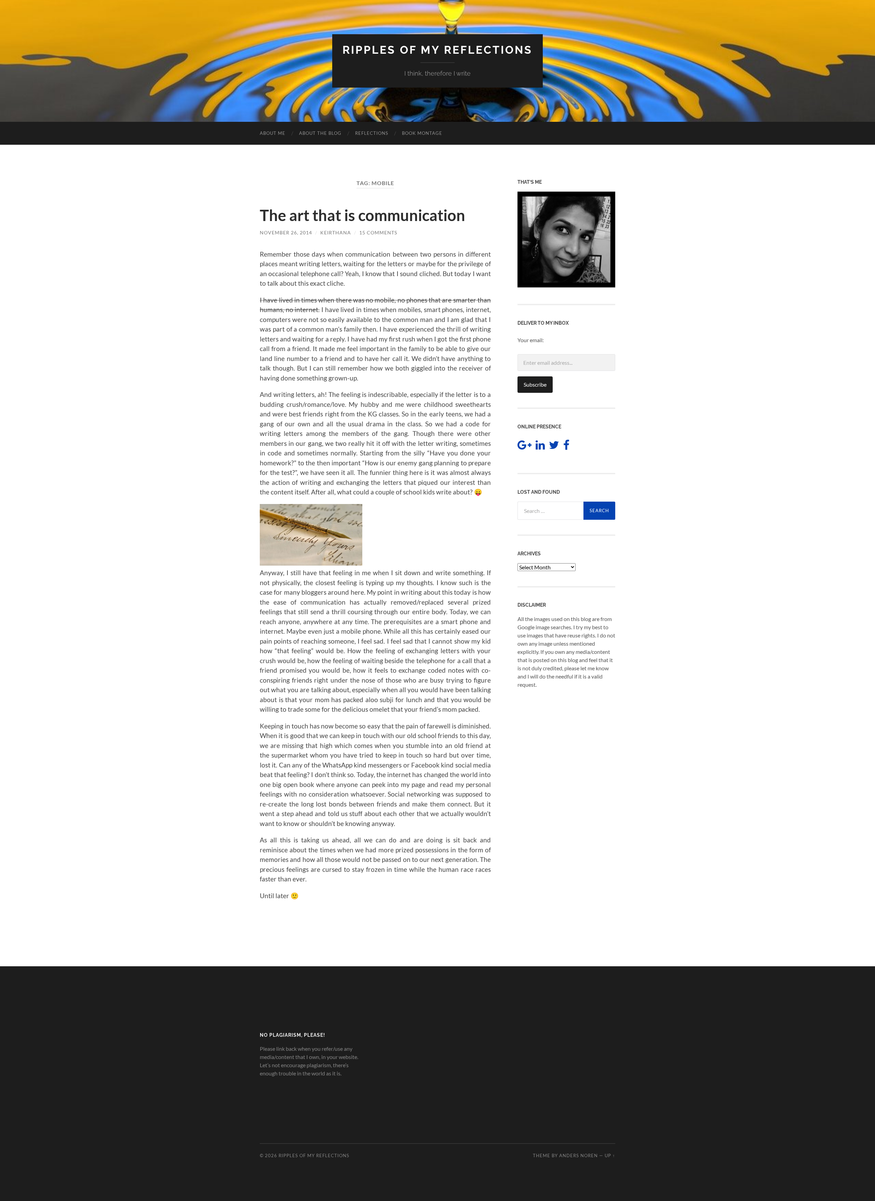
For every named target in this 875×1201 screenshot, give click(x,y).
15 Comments (378, 232)
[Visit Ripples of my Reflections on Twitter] (554, 446)
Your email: (530, 340)
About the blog (320, 133)
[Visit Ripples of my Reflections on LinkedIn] (540, 446)
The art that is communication (362, 215)
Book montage (422, 133)
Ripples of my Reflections (437, 49)
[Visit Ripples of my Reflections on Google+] (524, 446)
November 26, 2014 (286, 232)
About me (272, 133)
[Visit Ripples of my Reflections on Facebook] (566, 446)
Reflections (371, 133)
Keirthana (335, 232)
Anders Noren (578, 1155)
